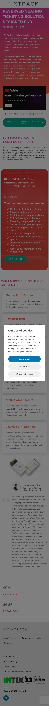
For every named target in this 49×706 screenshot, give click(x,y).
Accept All (24, 359)
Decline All (24, 366)
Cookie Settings (24, 374)
